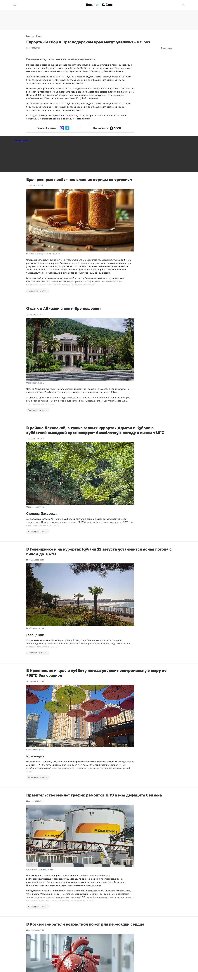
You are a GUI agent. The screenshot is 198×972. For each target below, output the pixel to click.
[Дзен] (115, 128)
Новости (40, 36)
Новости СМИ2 (21, 140)
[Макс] (62, 128)
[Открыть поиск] (183, 4)
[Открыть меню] (15, 5)
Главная (30, 36)
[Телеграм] (67, 128)
